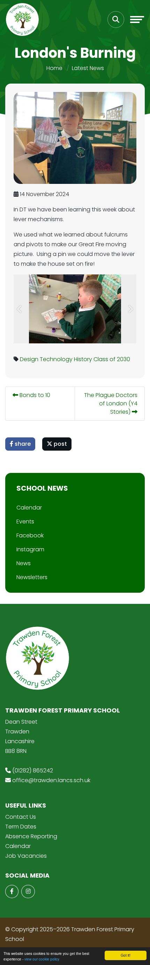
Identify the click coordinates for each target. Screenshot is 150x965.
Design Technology (46, 359)
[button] (20, 308)
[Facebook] (11, 891)
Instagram (30, 549)
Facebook (30, 535)
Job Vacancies (26, 856)
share (22, 444)
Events (25, 521)
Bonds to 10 (34, 395)
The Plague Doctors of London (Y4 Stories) (110, 403)
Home (54, 68)
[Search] (115, 19)
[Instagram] (28, 891)
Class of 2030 (111, 359)
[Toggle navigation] (137, 19)
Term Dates (20, 827)
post (59, 444)
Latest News (88, 68)
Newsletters (31, 577)
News (23, 563)
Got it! (125, 955)
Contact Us (20, 817)
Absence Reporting (31, 836)
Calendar (29, 508)
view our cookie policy (41, 959)
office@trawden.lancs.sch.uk (51, 780)
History (83, 359)
